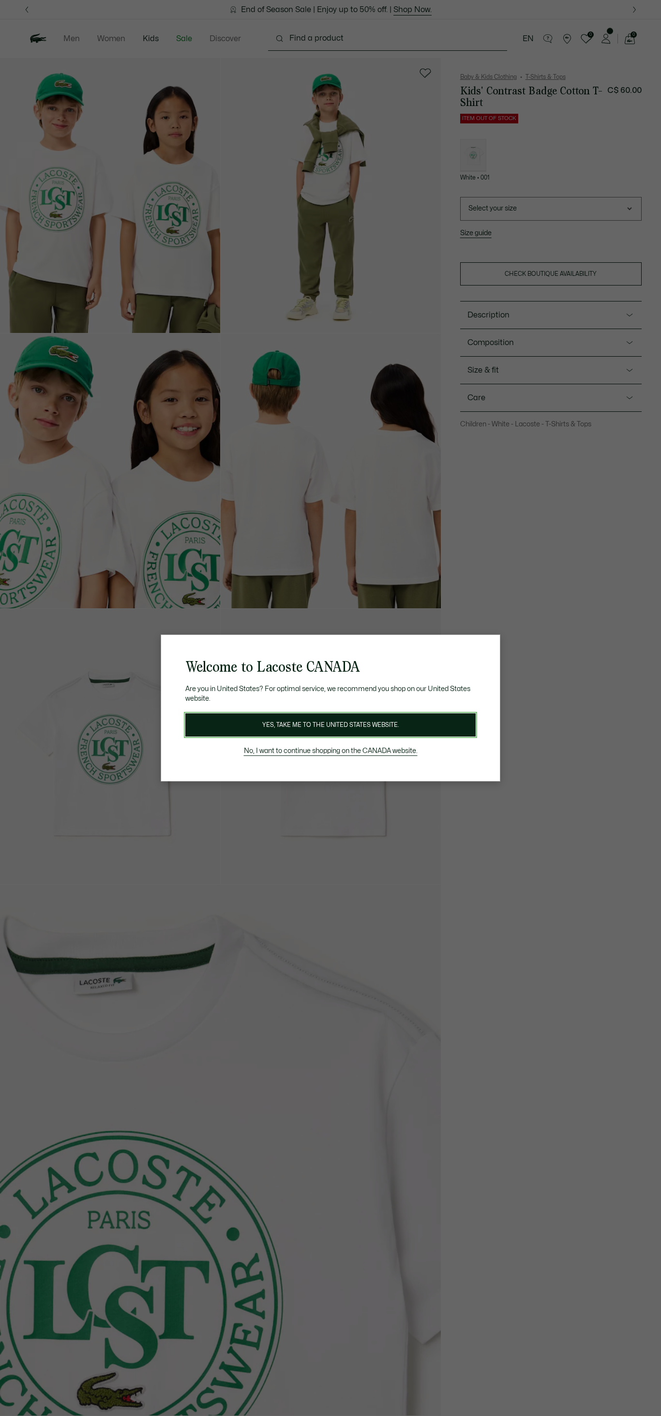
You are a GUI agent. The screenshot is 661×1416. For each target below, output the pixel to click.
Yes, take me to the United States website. (330, 725)
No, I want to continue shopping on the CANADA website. (331, 751)
